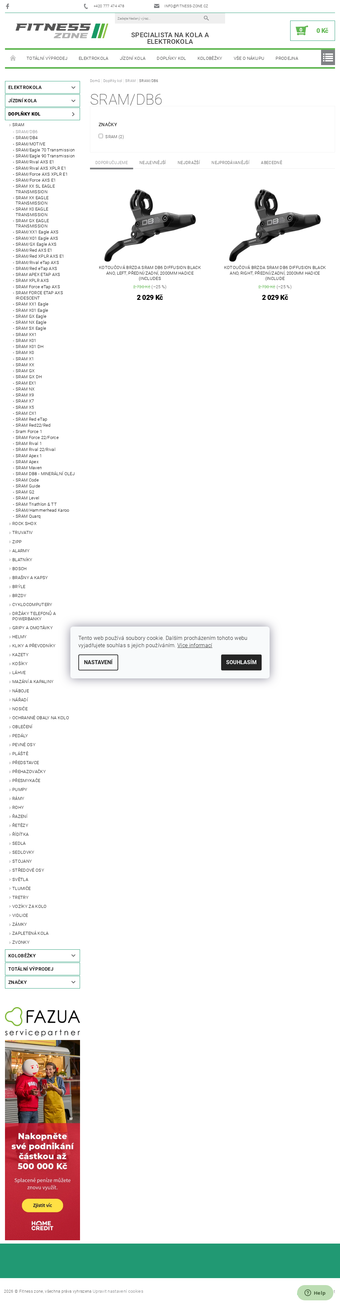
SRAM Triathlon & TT (36, 504)
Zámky (19, 924)
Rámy (18, 798)
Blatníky (22, 559)
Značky (17, 982)
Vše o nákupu (249, 58)
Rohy (18, 807)
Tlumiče (21, 888)
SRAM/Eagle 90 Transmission (45, 155)
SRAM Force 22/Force (37, 437)
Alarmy (21, 550)
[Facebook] (8, 6)
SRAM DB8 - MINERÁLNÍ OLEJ (45, 473)
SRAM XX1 (26, 334)
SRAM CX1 (26, 413)
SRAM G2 (25, 491)
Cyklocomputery (32, 604)
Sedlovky (23, 852)
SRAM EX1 (26, 383)
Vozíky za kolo (29, 906)
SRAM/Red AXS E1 (34, 250)
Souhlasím (241, 662)
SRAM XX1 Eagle (32, 304)
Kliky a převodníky (34, 645)
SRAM (18, 124)
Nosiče (20, 708)
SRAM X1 (25, 358)
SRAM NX (25, 389)
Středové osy (28, 870)
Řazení (19, 816)
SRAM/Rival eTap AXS (37, 262)
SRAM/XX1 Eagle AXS (37, 231)
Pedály (20, 735)
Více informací (194, 645)
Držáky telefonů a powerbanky (34, 616)
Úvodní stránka (13, 58)
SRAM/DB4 (27, 137)
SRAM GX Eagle (31, 316)
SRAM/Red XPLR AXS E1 (40, 256)
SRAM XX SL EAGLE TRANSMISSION (35, 189)
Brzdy (19, 595)
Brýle (19, 586)
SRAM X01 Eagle (32, 310)
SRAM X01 (26, 340)
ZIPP (17, 541)
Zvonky (21, 942)
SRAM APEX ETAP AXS (38, 274)
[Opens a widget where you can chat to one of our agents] (315, 1293)
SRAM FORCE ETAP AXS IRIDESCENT (39, 295)
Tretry (20, 897)
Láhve (19, 672)
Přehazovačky (29, 771)
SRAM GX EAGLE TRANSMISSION (32, 223)
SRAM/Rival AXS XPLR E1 (41, 168)
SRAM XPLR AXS (32, 280)
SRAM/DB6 (27, 131)
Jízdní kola (133, 58)
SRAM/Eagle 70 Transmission (45, 149)
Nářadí (20, 699)
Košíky (20, 663)
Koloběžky (210, 58)
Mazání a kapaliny (32, 681)
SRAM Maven (29, 467)
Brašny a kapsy (30, 577)
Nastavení (98, 662)
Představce (25, 762)
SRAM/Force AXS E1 (36, 180)
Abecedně (271, 162)
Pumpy (20, 789)
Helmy (19, 636)
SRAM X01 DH (30, 346)
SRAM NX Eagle (31, 322)
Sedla (19, 843)
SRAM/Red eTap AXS (36, 268)
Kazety (20, 654)
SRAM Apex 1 (29, 455)
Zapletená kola (30, 933)
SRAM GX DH (29, 376)
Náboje (20, 690)
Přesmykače (26, 780)
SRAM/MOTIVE (30, 143)
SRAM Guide (28, 485)
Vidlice (20, 915)
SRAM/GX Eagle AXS (36, 244)
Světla (20, 879)
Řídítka (20, 834)
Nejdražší (189, 162)
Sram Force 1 (29, 431)
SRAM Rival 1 (29, 443)
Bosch (19, 568)
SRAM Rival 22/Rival (35, 449)
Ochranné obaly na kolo (40, 717)
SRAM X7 (25, 400)
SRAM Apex (27, 461)
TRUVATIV (22, 532)
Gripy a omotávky (32, 627)
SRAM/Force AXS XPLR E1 (42, 174)
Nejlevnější (152, 162)
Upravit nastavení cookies (118, 1291)
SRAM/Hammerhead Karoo (42, 510)
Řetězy (20, 825)
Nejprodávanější (230, 162)
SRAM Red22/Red (33, 425)
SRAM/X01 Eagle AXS (37, 238)
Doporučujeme (111, 162)
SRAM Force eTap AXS (38, 286)
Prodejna (287, 58)
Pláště (20, 753)
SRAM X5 (25, 407)
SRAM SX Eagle (31, 328)
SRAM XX (25, 364)
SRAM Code (27, 480)
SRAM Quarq (28, 516)
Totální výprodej (47, 58)
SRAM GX (25, 370)
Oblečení (22, 726)
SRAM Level (27, 497)
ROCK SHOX (24, 523)
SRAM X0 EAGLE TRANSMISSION (32, 212)
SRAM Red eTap (31, 419)
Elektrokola (94, 58)
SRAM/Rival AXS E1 (35, 161)
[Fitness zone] (62, 31)
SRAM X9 (25, 394)
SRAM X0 (25, 352)
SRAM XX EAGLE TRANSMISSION (32, 200)
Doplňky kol (171, 58)
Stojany (22, 861)
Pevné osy (24, 744)
